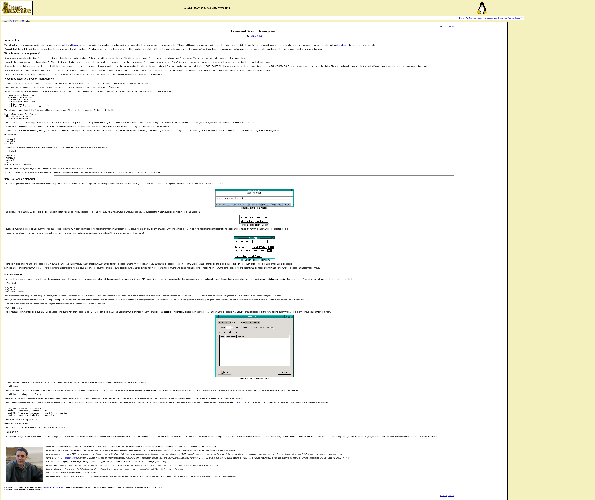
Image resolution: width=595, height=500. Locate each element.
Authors (511, 18)
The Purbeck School (68, 458)
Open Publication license (54, 487)
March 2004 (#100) (16, 21)
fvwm (16, 83)
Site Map (472, 18)
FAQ (466, 18)
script (241, 402)
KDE (66, 45)
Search (496, 18)
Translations (488, 18)
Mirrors (479, 18)
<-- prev (443, 26)
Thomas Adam (255, 36)
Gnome (75, 45)
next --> (451, 26)
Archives (503, 18)
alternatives (341, 45)
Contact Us (519, 18)
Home (461, 18)
